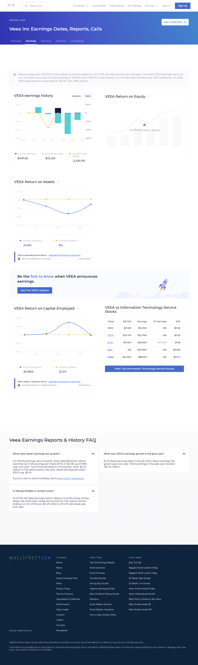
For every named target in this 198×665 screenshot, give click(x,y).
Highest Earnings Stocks (102, 588)
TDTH (110, 335)
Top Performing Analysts (102, 562)
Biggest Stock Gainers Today (143, 567)
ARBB (110, 357)
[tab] (15, 41)
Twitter (59, 620)
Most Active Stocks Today (142, 588)
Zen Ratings (134, 5)
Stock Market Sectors (100, 604)
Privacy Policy (63, 588)
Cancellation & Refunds (68, 599)
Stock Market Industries (102, 609)
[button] (53, 454)
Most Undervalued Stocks (142, 594)
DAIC (110, 349)
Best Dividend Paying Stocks (104, 594)
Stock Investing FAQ (66, 578)
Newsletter (62, 630)
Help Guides (62, 609)
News (59, 567)
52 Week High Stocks (139, 578)
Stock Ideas (99, 5)
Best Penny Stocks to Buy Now (145, 599)
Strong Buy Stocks (99, 583)
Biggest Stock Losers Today (143, 573)
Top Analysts (116, 5)
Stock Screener (97, 567)
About (59, 562)
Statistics (94, 599)
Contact (60, 614)
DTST (110, 342)
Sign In (166, 5)
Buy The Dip (135, 562)
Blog (58, 573)
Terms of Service (64, 594)
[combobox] (35, 5)
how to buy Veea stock (70, 478)
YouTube (60, 625)
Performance (63, 604)
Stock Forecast (97, 573)
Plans (59, 583)
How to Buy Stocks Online (103, 614)
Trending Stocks (98, 578)
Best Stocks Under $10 (140, 609)
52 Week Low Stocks (139, 583)
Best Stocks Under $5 (140, 604)
